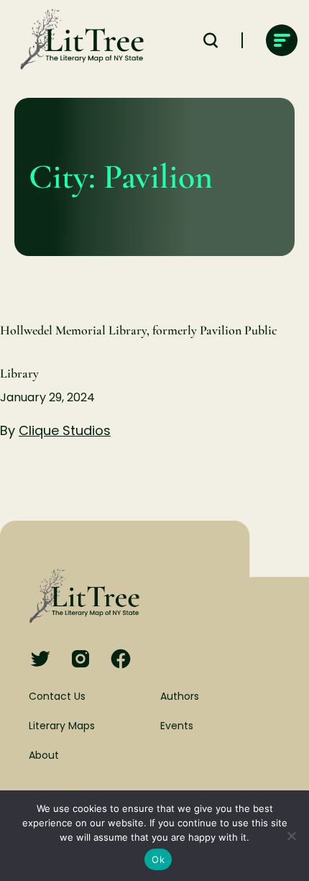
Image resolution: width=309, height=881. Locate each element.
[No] (291, 835)
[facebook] (120, 659)
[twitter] (40, 659)
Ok (158, 859)
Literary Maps (62, 725)
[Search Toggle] (210, 40)
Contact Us (57, 696)
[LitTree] (77, 40)
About (44, 755)
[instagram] (80, 659)
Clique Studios (65, 430)
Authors (179, 696)
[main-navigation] (282, 40)
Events (176, 725)
